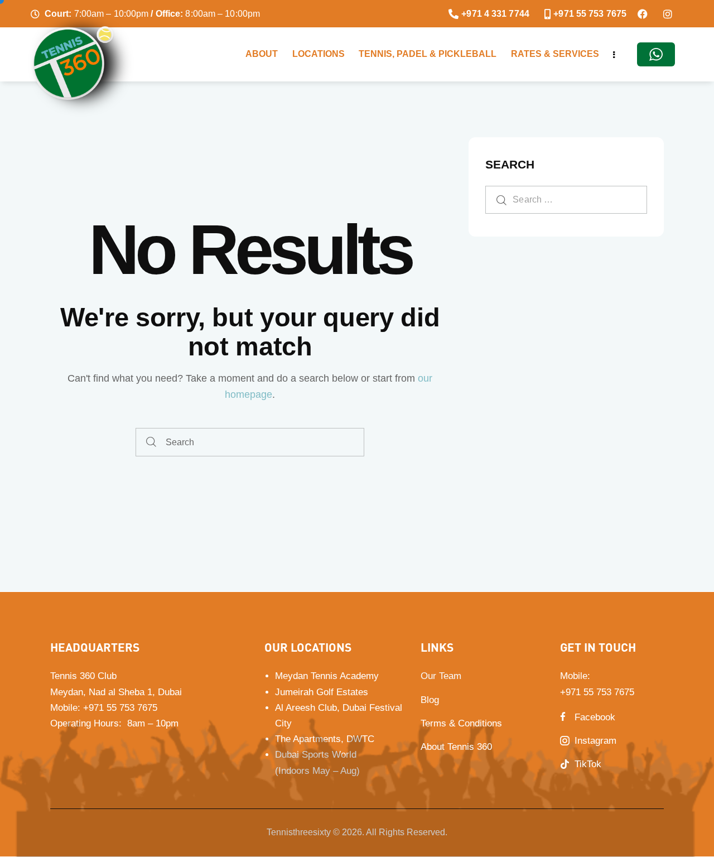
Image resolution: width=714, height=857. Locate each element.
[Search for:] (566, 199)
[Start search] (151, 442)
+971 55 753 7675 (120, 707)
